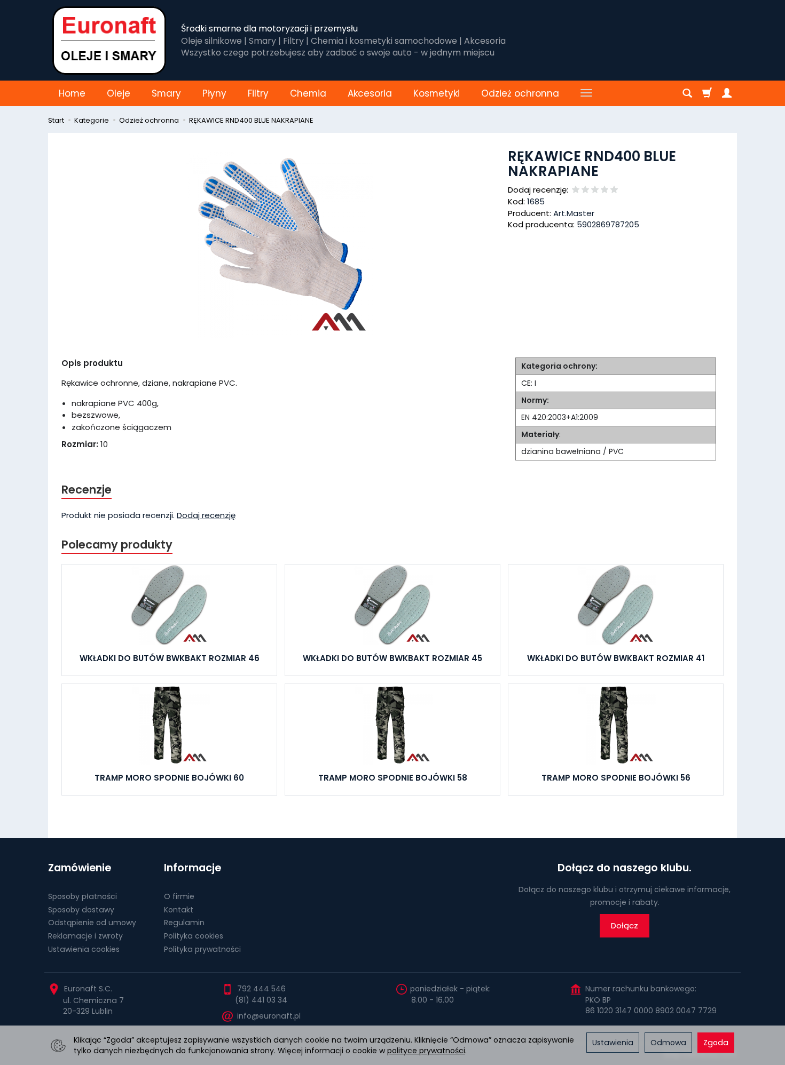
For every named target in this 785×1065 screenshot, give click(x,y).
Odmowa (668, 1042)
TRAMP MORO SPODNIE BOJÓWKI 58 (392, 777)
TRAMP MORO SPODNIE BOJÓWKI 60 (169, 777)
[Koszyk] (707, 93)
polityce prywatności (426, 1050)
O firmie (179, 896)
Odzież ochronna (520, 93)
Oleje (118, 93)
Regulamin (184, 922)
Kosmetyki (436, 93)
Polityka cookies (193, 936)
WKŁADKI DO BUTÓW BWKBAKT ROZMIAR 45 (392, 658)
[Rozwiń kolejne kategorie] (586, 93)
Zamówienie (79, 867)
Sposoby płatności (82, 896)
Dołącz (624, 925)
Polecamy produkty (116, 544)
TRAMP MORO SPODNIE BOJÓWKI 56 (615, 777)
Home (72, 93)
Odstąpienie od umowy (92, 922)
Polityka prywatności (202, 949)
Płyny (214, 93)
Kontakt (178, 909)
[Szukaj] (687, 93)
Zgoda (715, 1042)
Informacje (192, 867)
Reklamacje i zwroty (85, 936)
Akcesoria (370, 93)
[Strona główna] (109, 40)
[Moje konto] (727, 93)
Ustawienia (612, 1042)
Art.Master (573, 213)
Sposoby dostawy (81, 909)
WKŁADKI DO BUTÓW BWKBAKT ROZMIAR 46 (170, 658)
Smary (166, 93)
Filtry (258, 93)
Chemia (308, 93)
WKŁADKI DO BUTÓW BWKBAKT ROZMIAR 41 (615, 658)
